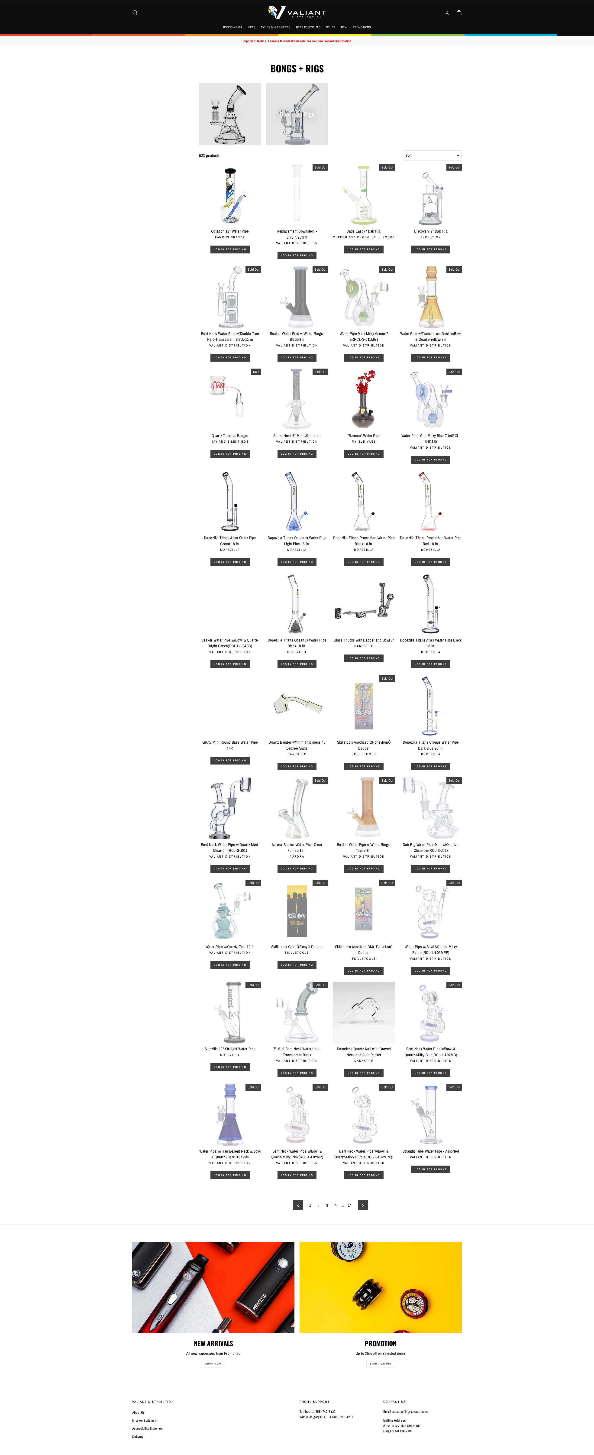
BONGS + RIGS (232, 27)
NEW (344, 27)
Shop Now (213, 1363)
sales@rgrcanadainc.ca (413, 1411)
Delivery (137, 1436)
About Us (138, 1412)
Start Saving (380, 1363)
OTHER (330, 27)
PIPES (251, 27)
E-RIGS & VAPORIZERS (275, 27)
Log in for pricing (230, 249)
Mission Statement (144, 1420)
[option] (297, 41)
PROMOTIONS (362, 27)
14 (350, 1205)
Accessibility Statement (148, 1428)
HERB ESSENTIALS (308, 27)
